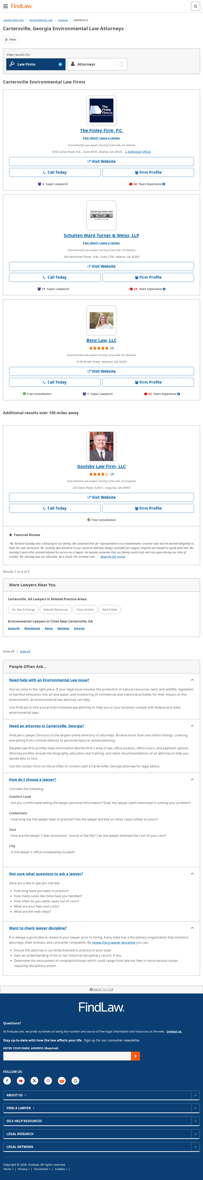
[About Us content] (195, 1095)
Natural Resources (55, 609)
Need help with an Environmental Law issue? (49, 680)
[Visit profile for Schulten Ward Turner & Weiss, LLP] (101, 215)
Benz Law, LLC (101, 340)
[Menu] (6, 6)
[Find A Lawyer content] (195, 1108)
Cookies (60, 1169)
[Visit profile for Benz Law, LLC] (101, 320)
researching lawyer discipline (113, 942)
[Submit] (135, 1056)
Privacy (23, 1169)
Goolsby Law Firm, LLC (101, 466)
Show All (8, 651)
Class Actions (85, 609)
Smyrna (79, 628)
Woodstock (32, 628)
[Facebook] (7, 1081)
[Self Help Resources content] (195, 1121)
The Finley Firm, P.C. (101, 130)
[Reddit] (62, 1081)
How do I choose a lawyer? (32, 779)
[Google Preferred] (75, 1081)
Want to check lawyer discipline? (38, 928)
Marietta (63, 628)
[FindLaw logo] (23, 6)
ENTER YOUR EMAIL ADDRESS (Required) (30, 1048)
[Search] (195, 6)
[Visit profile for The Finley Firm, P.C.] (101, 110)
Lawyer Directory (13, 20)
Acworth (14, 628)
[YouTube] (21, 1081)
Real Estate (109, 609)
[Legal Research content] (195, 1134)
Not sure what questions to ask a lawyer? (46, 873)
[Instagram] (48, 1081)
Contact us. (174, 1031)
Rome (49, 628)
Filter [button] (12, 39)
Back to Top (104, 989)
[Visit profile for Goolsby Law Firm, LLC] (101, 446)
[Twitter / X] (34, 1081)
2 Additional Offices (138, 152)
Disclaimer (41, 1169)
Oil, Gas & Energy (23, 609)
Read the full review (113, 556)
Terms (7, 1169)
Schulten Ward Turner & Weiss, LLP (101, 235)
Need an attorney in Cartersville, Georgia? (46, 725)
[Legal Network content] (195, 1146)
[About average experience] (163, 184)
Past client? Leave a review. (101, 138)
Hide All (25, 651)
